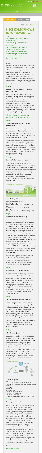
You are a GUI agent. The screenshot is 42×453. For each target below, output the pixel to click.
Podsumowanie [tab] (10, 19)
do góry (8, 86)
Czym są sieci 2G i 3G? (13, 58)
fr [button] (39, 1)
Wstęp (8, 36)
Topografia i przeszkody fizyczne (16, 47)
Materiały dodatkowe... (13, 448)
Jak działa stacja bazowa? (14, 56)
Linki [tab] (27, 19)
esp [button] (35, 1)
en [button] (33, 1)
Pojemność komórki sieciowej (16, 49)
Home (34, 5)
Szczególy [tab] (20, 19)
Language (29, 1)
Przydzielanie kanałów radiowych (17, 51)
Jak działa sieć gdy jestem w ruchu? (17, 54)
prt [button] (37, 1)
